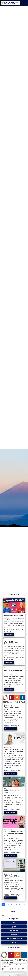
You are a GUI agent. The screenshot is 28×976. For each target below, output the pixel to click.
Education (21, 657)
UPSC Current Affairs (14, 938)
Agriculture (14, 935)
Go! (25, 915)
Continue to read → (10, 729)
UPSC (7, 726)
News (14, 942)
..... (14, 723)
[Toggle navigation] (25, 2)
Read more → (9, 634)
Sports (19, 629)
